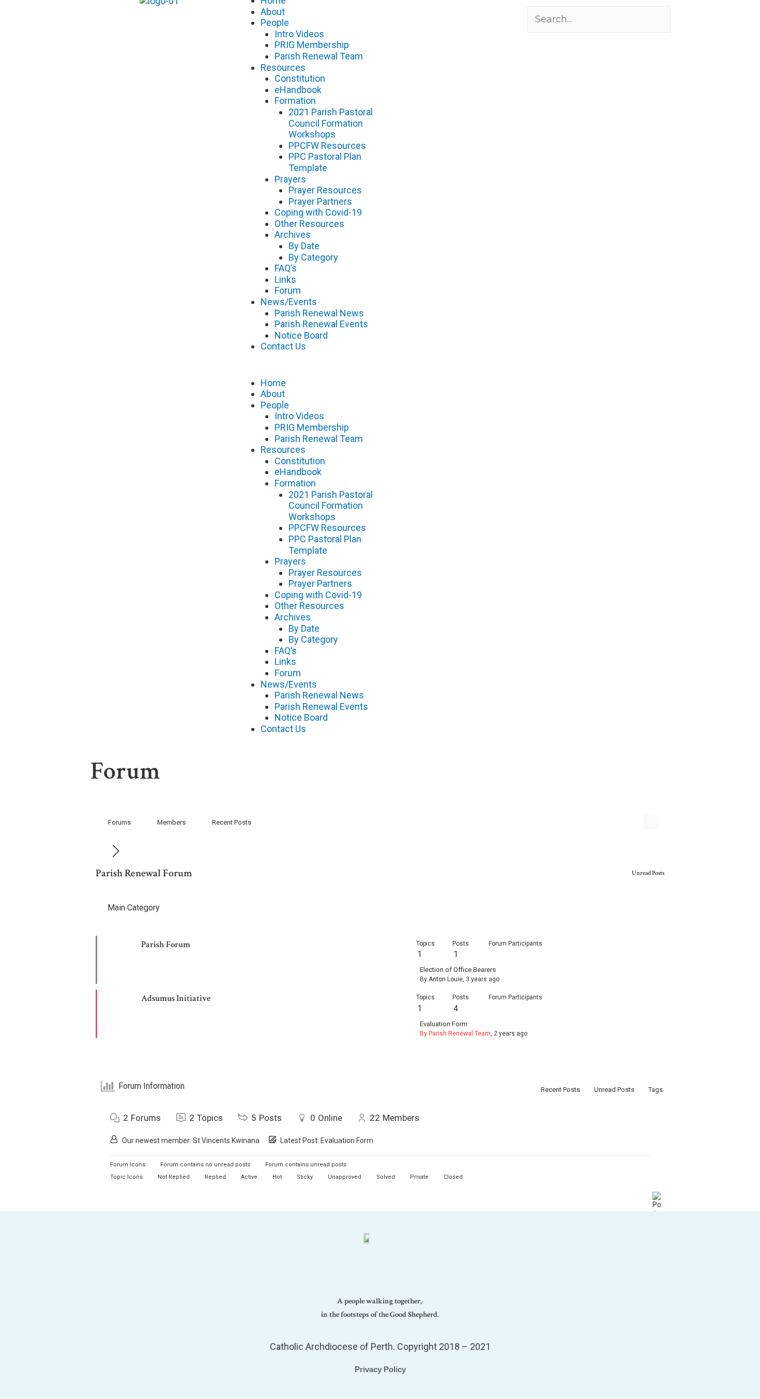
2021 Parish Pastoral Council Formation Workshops (330, 123)
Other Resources (309, 223)
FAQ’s (286, 268)
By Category (313, 257)
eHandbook (298, 89)
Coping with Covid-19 (318, 212)
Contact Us (283, 346)
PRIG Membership (312, 44)
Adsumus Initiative (175, 998)
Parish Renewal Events (321, 323)
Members (171, 822)
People (275, 22)
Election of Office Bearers (458, 970)
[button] (306, 371)
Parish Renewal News (319, 313)
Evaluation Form (443, 1024)
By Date (304, 245)
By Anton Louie (441, 979)
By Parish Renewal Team (455, 1033)
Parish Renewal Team (319, 56)
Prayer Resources (325, 190)
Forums (119, 822)
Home (273, 382)
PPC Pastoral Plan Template (324, 162)
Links (285, 279)
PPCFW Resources (327, 145)
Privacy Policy (380, 1369)
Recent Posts (231, 822)
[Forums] (104, 850)
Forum (288, 290)
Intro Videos (299, 33)
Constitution (300, 78)
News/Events (289, 301)
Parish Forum (165, 944)
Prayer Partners (320, 201)
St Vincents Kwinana (226, 1140)
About (273, 11)
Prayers (290, 179)
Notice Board (301, 335)
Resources (283, 67)
